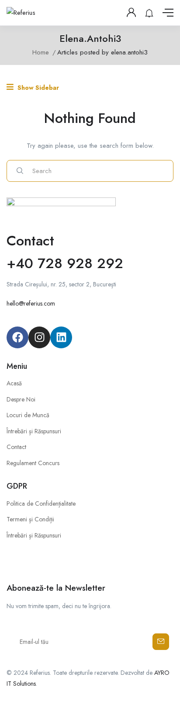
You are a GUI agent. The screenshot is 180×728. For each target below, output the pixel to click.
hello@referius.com (31, 303)
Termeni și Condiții (30, 519)
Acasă (14, 383)
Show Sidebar (37, 87)
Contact (16, 446)
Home (40, 52)
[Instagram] (39, 337)
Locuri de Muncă (28, 415)
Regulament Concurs (33, 463)
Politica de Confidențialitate (41, 503)
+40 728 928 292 (65, 263)
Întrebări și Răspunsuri (34, 431)
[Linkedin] (61, 337)
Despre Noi (21, 399)
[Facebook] (17, 337)
